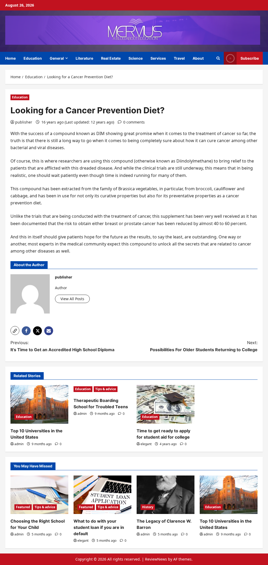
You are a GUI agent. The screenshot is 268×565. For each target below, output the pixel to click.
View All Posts (72, 298)
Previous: (62, 346)
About (198, 58)
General (57, 58)
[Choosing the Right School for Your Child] (39, 495)
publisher (23, 122)
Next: (204, 346)
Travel (179, 58)
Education (33, 58)
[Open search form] (218, 58)
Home (10, 58)
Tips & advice (105, 389)
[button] (14, 330)
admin (19, 444)
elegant (146, 444)
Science (136, 58)
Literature (84, 58)
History (147, 507)
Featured (23, 507)
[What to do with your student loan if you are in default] (102, 495)
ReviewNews (156, 559)
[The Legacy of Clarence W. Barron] (165, 495)
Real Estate (111, 58)
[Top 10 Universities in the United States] (39, 404)
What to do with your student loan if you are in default (99, 527)
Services (158, 58)
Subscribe (250, 58)
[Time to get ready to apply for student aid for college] (165, 404)
